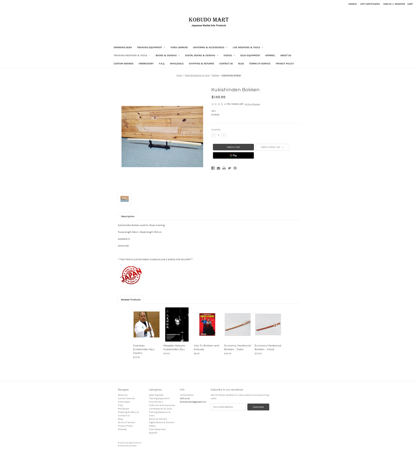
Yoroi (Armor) (179, 47)
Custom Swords (123, 63)
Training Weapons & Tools (130, 55)
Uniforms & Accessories (208, 47)
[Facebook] (213, 168)
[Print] (224, 168)
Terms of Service (260, 63)
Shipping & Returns (201, 63)
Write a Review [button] (252, 104)
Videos (228, 55)
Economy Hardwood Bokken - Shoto (268, 347)
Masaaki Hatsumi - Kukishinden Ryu (175, 347)
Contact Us (226, 63)
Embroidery (146, 63)
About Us (285, 55)
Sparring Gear (123, 47)
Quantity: (216, 129)
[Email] (218, 168)
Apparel (270, 55)
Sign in (387, 4)
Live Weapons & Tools (246, 47)
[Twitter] (229, 168)
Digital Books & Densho (200, 55)
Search (352, 4)
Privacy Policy (285, 63)
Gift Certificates (370, 4)
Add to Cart (146, 327)
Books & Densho (166, 55)
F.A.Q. (162, 63)
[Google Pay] (233, 155)
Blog (241, 63)
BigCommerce (135, 443)
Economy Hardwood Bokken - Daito (237, 347)
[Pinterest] (235, 168)
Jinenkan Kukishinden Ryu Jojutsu (143, 349)
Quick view (146, 321)
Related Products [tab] (131, 299)
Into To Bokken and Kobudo (206, 347)
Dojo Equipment (250, 55)
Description (127, 216)
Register (400, 4)
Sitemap (122, 429)
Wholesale (177, 63)
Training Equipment (149, 47)
